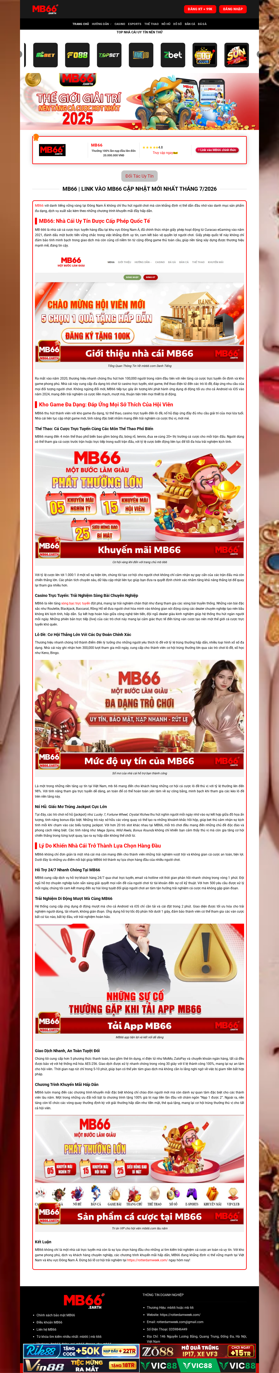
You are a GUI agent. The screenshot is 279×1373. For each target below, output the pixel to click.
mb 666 (96, 1337)
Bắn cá (190, 24)
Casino (120, 24)
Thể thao (151, 24)
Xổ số (177, 24)
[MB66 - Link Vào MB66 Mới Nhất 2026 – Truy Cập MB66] (45, 9)
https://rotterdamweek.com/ (147, 1260)
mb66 (84, 1337)
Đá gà (202, 24)
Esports (134, 24)
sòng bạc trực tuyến (75, 603)
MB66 (39, 205)
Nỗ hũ (166, 24)
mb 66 (189, 1308)
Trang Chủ (81, 24)
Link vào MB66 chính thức (218, 150)
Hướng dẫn (100, 24)
